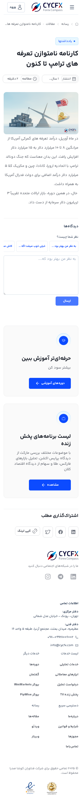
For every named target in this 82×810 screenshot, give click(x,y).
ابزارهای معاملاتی (66, 674)
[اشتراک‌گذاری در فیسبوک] (61, 531)
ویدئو (35, 726)
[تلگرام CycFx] (61, 576)
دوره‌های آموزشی (53, 383)
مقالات (50, 24)
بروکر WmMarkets (26, 684)
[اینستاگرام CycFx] (48, 576)
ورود (13, 7)
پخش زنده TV (69, 694)
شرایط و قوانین (68, 726)
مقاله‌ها (33, 716)
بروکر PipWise (29, 694)
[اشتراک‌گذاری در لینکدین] (73, 531)
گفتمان (34, 674)
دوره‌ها (34, 664)
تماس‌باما (72, 746)
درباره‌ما (73, 716)
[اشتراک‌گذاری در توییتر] (48, 531)
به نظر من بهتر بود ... (64, 246)
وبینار (35, 736)
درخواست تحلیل (67, 684)
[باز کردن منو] (72, 7)
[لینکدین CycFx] (73, 576)
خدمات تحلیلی (69, 664)
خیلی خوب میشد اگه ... (32, 246)
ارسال (67, 301)
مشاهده (53, 485)
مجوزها (73, 736)
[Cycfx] (47, 7)
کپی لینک (24, 531)
